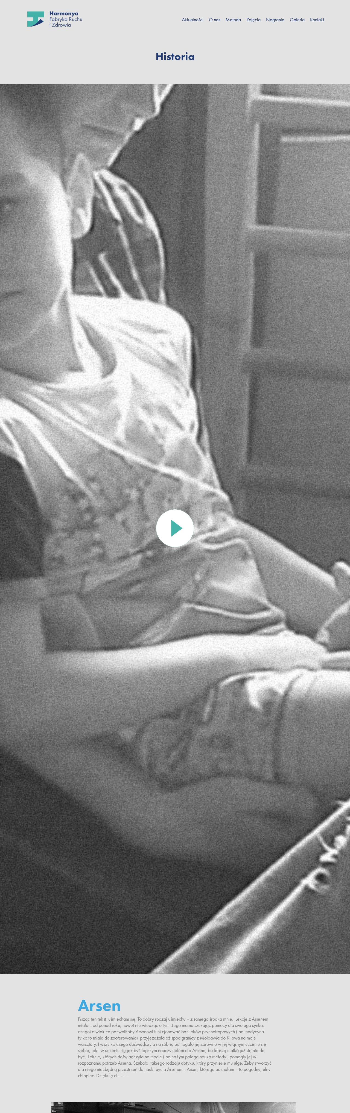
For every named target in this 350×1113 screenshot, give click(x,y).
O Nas (214, 19)
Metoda (233, 19)
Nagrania (275, 19)
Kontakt (317, 19)
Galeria (297, 19)
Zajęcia (253, 19)
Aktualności (192, 19)
